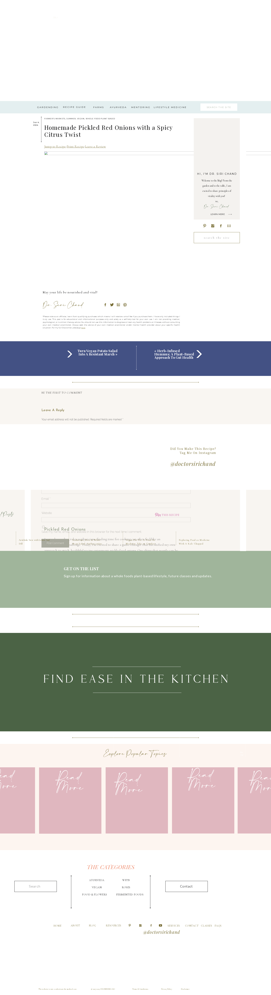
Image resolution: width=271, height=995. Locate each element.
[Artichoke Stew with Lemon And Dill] (31, 515)
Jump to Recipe (55, 146)
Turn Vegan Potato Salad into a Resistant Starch (97, 352)
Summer (71, 119)
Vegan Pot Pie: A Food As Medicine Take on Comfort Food (140, 544)
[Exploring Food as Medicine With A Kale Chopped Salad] (191, 515)
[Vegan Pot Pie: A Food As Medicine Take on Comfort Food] (138, 515)
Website (46, 513)
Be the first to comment (61, 392)
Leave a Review (95, 146)
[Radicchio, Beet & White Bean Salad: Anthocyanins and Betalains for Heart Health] (84, 515)
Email (46, 499)
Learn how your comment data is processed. (114, 552)
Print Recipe (75, 146)
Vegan (80, 119)
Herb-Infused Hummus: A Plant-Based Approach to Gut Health (174, 354)
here (126, 918)
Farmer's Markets (54, 119)
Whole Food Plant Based (100, 119)
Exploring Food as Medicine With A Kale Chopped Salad (194, 544)
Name (46, 484)
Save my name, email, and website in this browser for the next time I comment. (91, 532)
